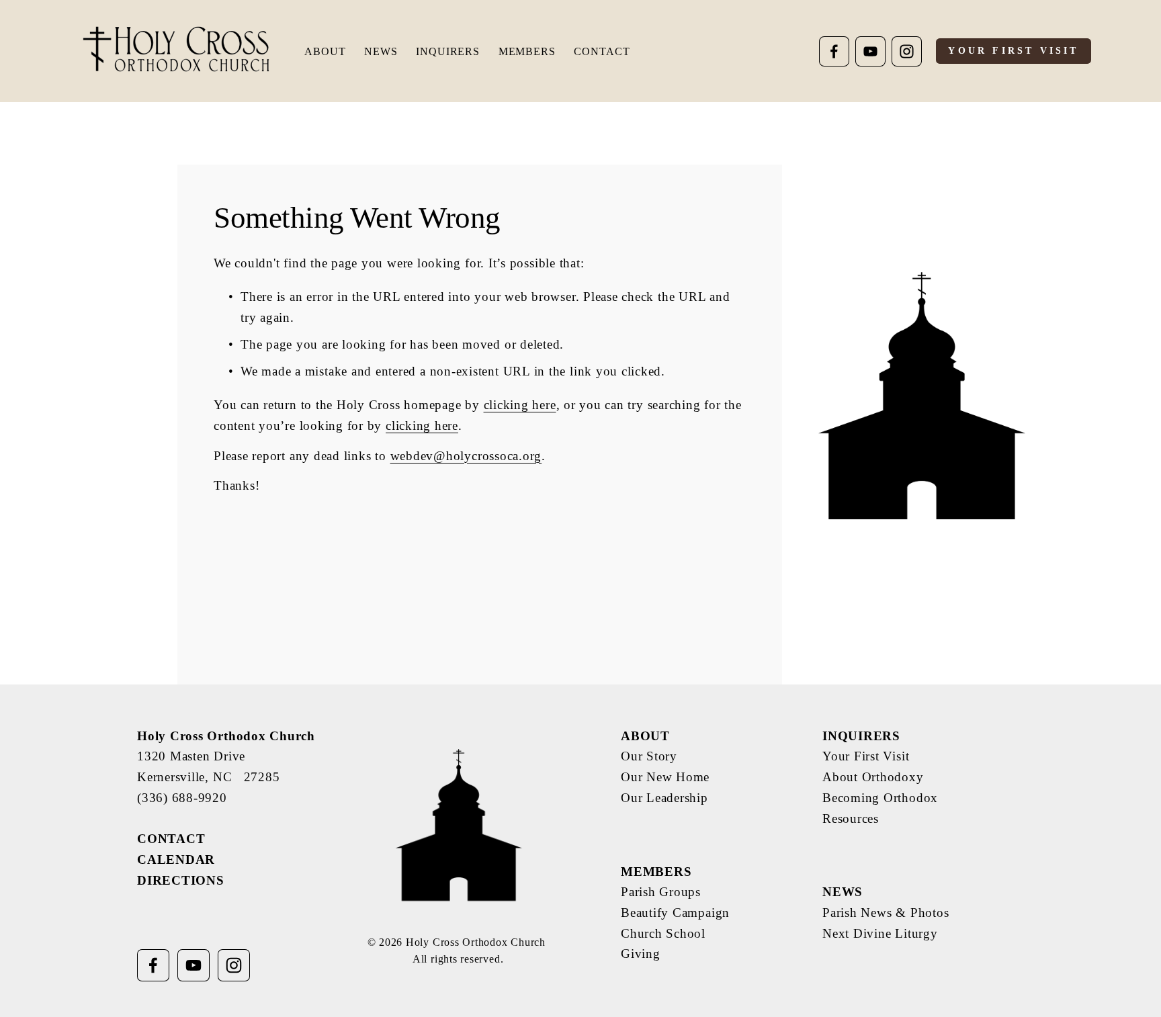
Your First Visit (1013, 51)
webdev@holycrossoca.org (466, 456)
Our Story (649, 756)
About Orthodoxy (873, 777)
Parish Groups (661, 892)
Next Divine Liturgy (880, 933)
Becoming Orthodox (880, 798)
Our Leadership (664, 798)
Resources (850, 818)
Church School (663, 933)
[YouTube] (870, 51)
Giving (640, 953)
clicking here (520, 405)
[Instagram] (907, 51)
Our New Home (665, 777)
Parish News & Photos (885, 912)
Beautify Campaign (675, 912)
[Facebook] (834, 51)
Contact (602, 51)
